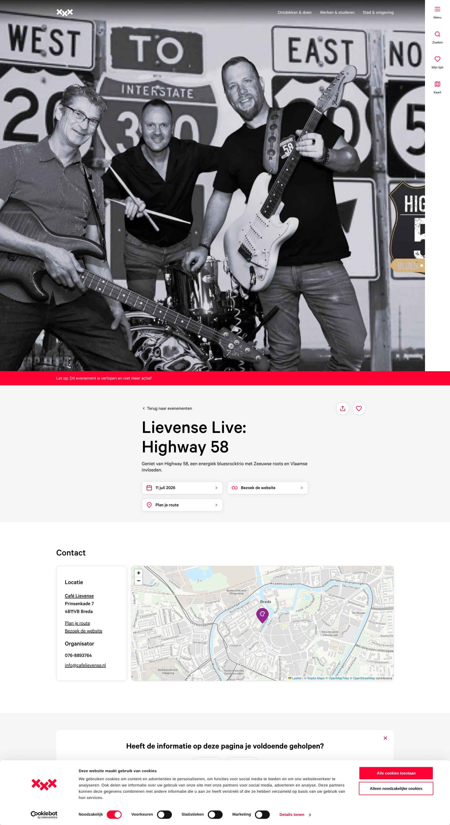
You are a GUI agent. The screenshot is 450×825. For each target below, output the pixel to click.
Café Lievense (79, 596)
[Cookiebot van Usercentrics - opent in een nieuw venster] (44, 815)
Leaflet (296, 678)
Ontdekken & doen (295, 12)
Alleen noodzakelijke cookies (396, 788)
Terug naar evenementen (169, 408)
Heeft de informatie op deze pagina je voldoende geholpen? (225, 746)
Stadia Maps (316, 678)
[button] (262, 616)
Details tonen (291, 815)
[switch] (164, 814)
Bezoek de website (83, 631)
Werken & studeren (337, 12)
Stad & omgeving (378, 12)
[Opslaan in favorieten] (358, 408)
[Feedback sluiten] (385, 738)
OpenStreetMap (364, 678)
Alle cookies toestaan (396, 773)
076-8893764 (78, 655)
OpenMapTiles (339, 678)
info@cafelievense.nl (85, 665)
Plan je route (77, 623)
